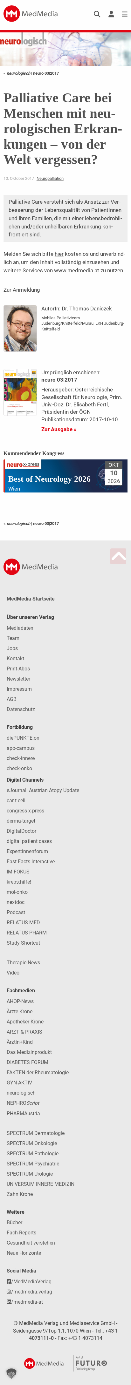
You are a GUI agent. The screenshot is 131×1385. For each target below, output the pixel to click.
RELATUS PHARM (27, 933)
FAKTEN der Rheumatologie (38, 1072)
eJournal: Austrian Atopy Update (43, 790)
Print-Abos (18, 669)
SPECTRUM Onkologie (32, 1143)
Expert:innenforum (27, 851)
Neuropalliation (50, 178)
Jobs (12, 648)
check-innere (21, 758)
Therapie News (23, 963)
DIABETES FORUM (27, 1062)
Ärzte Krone (19, 1011)
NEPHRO (23, 1103)
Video (13, 973)
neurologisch (21, 1093)
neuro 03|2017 (46, 73)
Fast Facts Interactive (31, 862)
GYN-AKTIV (19, 1083)
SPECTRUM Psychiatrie (33, 1164)
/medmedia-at (27, 1302)
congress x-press (25, 811)
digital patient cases (29, 841)
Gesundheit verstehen (31, 1243)
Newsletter (18, 679)
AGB (12, 699)
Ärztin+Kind (20, 1042)
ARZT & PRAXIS (24, 1032)
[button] (11, 1373)
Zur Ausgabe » (58, 429)
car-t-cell (16, 801)
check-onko (19, 768)
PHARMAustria (23, 1113)
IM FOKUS (18, 872)
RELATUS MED (23, 923)
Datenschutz (21, 709)
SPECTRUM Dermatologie (36, 1133)
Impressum (19, 689)
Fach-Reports (21, 1233)
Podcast (16, 912)
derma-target (21, 821)
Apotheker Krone (25, 1022)
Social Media (21, 1271)
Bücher (14, 1222)
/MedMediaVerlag (31, 1282)
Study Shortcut (23, 943)
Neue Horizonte (24, 1253)
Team (13, 638)
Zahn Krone (20, 1194)
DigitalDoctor (21, 831)
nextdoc (15, 902)
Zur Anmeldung (21, 290)
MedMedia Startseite (31, 599)
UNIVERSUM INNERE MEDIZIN (40, 1184)
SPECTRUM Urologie (30, 1174)
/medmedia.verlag (31, 1292)
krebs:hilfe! (19, 882)
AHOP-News (20, 1001)
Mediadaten (20, 628)
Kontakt (15, 658)
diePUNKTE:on (23, 738)
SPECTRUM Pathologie (33, 1154)
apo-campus (21, 748)
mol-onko (17, 892)
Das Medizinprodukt (29, 1052)
